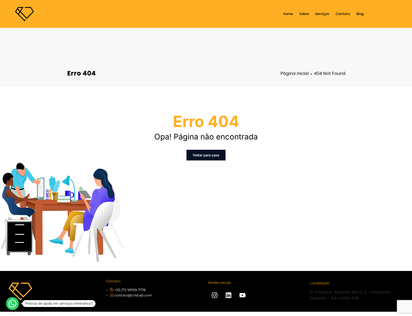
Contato (343, 14)
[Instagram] (214, 295)
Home (288, 14)
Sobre (304, 14)
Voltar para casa (206, 155)
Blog (360, 14)
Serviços (322, 14)
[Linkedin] (228, 295)
